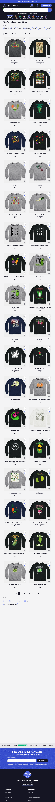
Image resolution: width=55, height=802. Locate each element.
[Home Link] (13, 6)
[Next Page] (38, 593)
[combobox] (25, 10)
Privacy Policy (24, 764)
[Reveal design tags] (24, 57)
